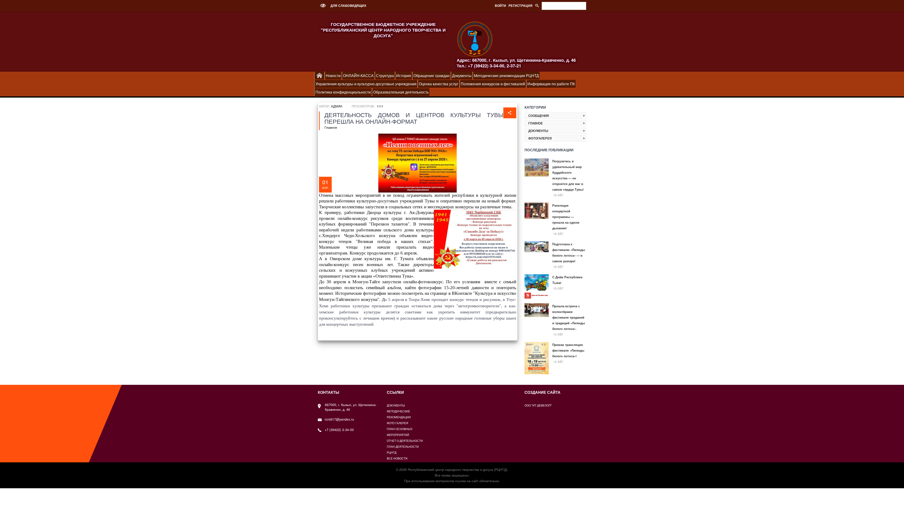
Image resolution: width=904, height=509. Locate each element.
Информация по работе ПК (551, 83)
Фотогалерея (540, 138)
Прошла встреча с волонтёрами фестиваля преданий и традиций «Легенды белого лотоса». (568, 317)
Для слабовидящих (348, 5)
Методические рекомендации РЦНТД (506, 75)
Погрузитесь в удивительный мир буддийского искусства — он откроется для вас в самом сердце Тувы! (568, 175)
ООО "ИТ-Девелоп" (538, 405)
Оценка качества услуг (438, 83)
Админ (336, 106)
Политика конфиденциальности (343, 92)
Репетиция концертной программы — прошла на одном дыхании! (565, 216)
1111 (380, 106)
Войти (500, 5)
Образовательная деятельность (401, 92)
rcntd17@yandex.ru (339, 419)
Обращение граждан (431, 75)
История (403, 75)
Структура (385, 75)
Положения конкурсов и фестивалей (493, 83)
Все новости (397, 458)
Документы (462, 75)
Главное (330, 127)
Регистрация (520, 5)
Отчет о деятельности (405, 441)
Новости (333, 75)
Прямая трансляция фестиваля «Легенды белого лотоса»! (568, 350)
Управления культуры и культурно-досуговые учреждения (365, 83)
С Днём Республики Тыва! (567, 280)
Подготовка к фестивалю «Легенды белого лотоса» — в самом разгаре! (568, 252)
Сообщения (538, 115)
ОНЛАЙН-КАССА (358, 75)
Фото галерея (397, 423)
